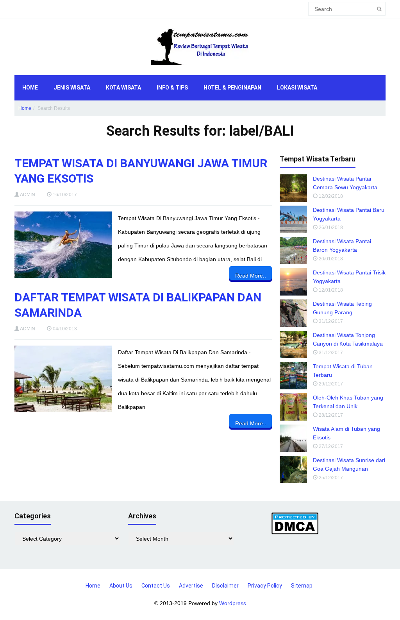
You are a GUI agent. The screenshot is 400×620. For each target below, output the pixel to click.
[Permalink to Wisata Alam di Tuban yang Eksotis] (293, 438)
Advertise (191, 585)
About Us (120, 585)
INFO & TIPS (172, 87)
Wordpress (232, 603)
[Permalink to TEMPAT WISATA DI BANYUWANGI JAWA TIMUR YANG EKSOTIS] (63, 244)
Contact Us (155, 585)
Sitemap (301, 585)
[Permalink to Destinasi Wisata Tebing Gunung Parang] (293, 313)
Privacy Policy (265, 585)
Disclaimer (225, 585)
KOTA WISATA (123, 87)
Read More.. (250, 275)
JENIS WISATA (72, 87)
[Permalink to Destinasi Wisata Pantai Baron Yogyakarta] (293, 250)
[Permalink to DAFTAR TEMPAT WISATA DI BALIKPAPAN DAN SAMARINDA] (63, 379)
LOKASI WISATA (297, 87)
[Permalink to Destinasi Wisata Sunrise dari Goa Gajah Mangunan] (293, 469)
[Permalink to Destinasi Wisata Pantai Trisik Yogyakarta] (293, 282)
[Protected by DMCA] (294, 523)
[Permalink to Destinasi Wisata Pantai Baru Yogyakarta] (293, 219)
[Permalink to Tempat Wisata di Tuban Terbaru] (293, 375)
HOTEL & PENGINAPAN (232, 87)
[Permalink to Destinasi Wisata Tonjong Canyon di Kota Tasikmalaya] (293, 344)
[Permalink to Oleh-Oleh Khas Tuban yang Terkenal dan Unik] (293, 407)
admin (27, 194)
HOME (30, 87)
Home (24, 108)
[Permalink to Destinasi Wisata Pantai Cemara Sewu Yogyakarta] (293, 188)
